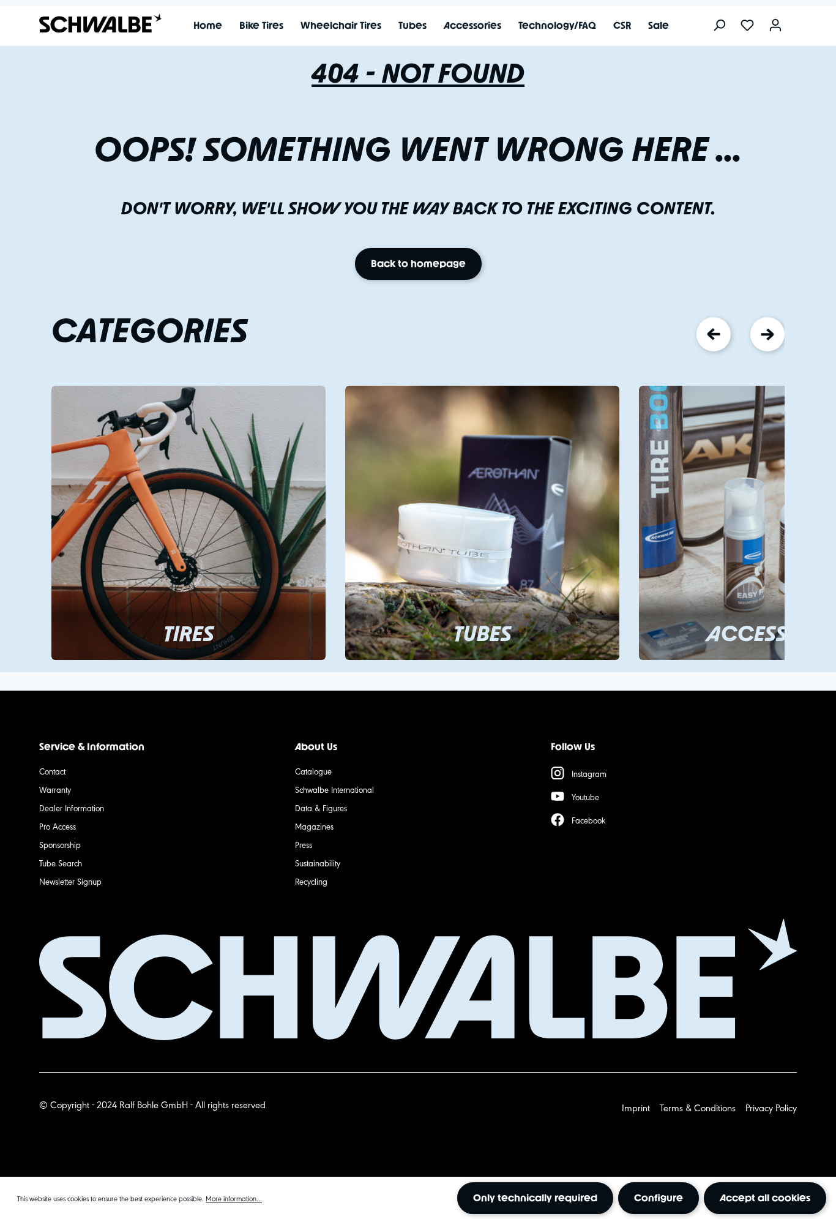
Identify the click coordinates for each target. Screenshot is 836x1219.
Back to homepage (418, 263)
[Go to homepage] (94, 23)
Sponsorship (60, 844)
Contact (52, 771)
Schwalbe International (334, 789)
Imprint (636, 1107)
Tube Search (60, 862)
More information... (234, 1198)
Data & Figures (321, 807)
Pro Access (57, 826)
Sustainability (317, 862)
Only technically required (535, 1198)
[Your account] (775, 26)
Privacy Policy (771, 1107)
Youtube (585, 796)
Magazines (314, 826)
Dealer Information (71, 807)
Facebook (589, 819)
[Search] (719, 26)
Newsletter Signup (70, 881)
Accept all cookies (765, 1198)
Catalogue (313, 771)
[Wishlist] (747, 26)
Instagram (589, 773)
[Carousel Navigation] (740, 334)
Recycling (311, 881)
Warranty (55, 789)
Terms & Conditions (698, 1107)
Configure (658, 1198)
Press (303, 844)
